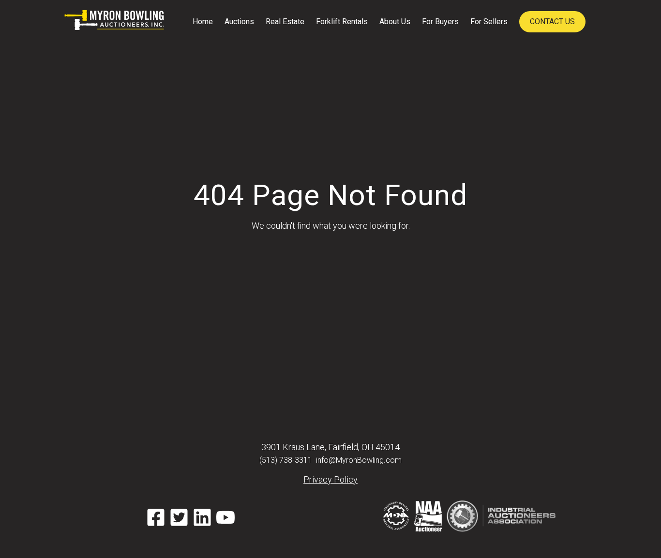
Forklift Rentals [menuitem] (342, 21)
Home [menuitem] (203, 21)
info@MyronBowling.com (359, 460)
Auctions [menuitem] (239, 21)
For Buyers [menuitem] (440, 21)
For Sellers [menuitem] (489, 21)
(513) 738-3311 (285, 460)
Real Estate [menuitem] (285, 21)
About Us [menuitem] (394, 21)
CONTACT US (552, 21)
